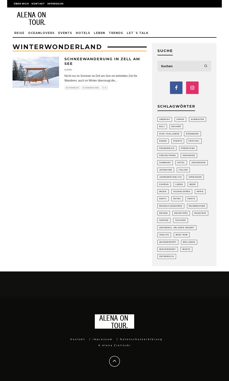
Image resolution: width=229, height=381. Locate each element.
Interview (165, 170)
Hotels (83, 33)
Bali (162, 126)
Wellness (189, 242)
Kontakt (38, 3)
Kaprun (164, 184)
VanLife (164, 235)
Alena (68, 70)
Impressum (55, 3)
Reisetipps (181, 213)
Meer (193, 184)
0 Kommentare (91, 88)
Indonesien (199, 163)
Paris (200, 191)
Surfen (164, 220)
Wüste (186, 249)
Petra (177, 199)
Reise (19, 33)
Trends (116, 33)
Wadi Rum (182, 235)
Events (65, 33)
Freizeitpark (167, 155)
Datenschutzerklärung (141, 339)
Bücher (176, 126)
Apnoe (180, 119)
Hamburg (165, 163)
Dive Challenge (169, 134)
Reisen (163, 213)
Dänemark (192, 134)
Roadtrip (200, 213)
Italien (183, 170)
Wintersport (167, 249)
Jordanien (195, 177)
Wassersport (167, 242)
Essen (163, 141)
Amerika (164, 119)
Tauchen (180, 220)
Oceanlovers (41, 33)
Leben (99, 33)
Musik (163, 191)
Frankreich (166, 148)
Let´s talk (138, 33)
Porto (191, 199)
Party (163, 199)
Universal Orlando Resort (176, 228)
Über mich (21, 3)
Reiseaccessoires (170, 206)
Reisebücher (197, 206)
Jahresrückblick (170, 177)
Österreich (72, 88)
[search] (205, 66)
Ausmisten (197, 119)
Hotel (181, 163)
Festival (194, 141)
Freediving (188, 148)
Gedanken (189, 155)
